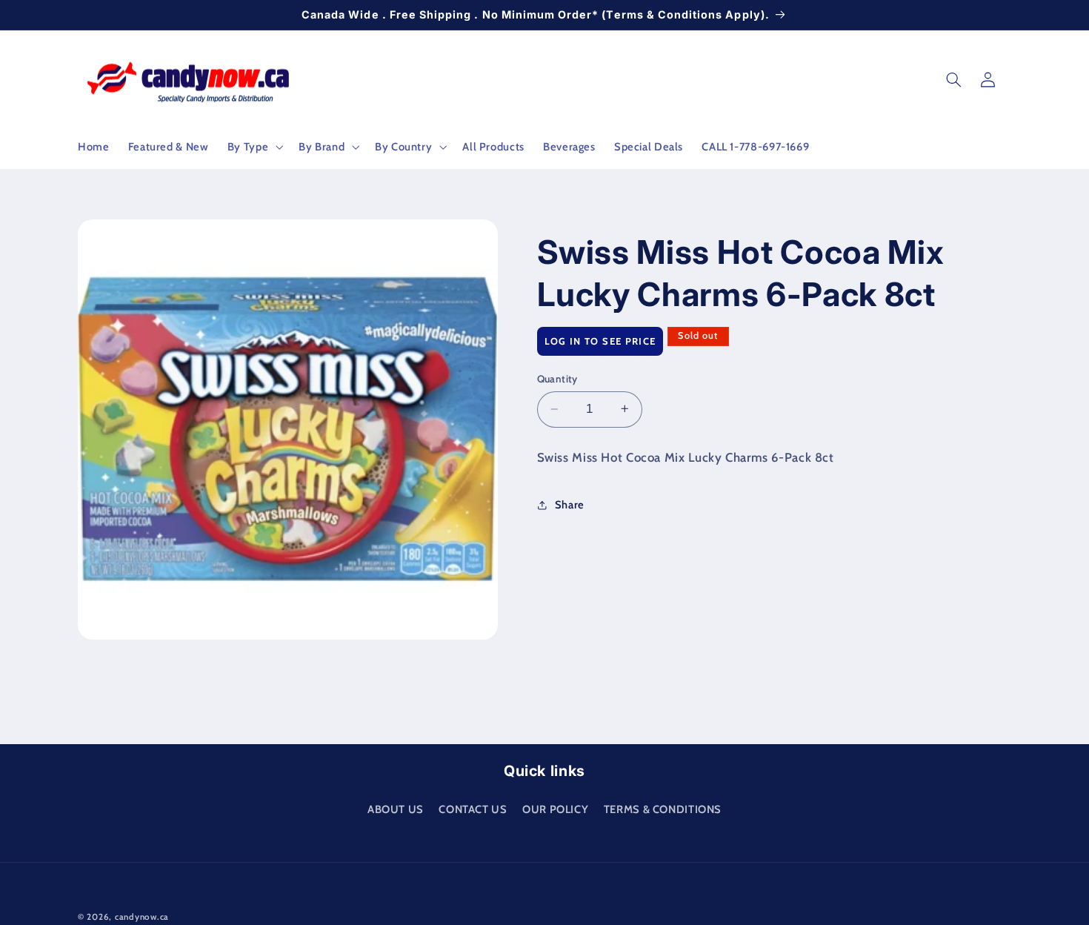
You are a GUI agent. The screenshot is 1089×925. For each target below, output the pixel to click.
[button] (253, 146)
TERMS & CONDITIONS (663, 808)
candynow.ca (142, 917)
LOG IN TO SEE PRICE (600, 340)
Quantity (557, 379)
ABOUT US (395, 808)
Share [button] (570, 504)
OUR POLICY (555, 808)
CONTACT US (473, 808)
